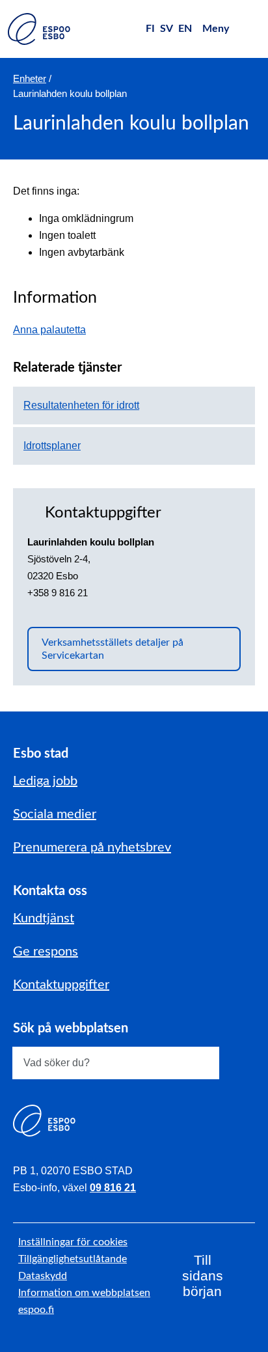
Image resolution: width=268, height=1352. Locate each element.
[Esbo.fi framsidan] (39, 29)
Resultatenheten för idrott (81, 405)
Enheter (29, 78)
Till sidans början (202, 1275)
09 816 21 (113, 1187)
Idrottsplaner (52, 445)
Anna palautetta (56, 329)
